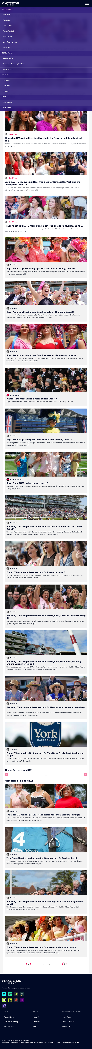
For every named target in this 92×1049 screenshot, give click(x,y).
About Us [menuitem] (5, 75)
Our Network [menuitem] (6, 9)
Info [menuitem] (35, 1012)
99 (59, 964)
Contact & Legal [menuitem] (72, 1012)
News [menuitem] (4, 97)
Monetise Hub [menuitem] (8, 69)
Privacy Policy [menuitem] (67, 1026)
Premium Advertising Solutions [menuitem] (14, 64)
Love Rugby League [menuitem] (10, 42)
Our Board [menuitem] (6, 86)
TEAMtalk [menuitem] (6, 15)
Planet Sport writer (16, 395)
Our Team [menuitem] (6, 80)
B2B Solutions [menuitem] (7, 53)
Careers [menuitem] (5, 91)
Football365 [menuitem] (7, 20)
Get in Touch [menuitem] (6, 108)
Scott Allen (13, 134)
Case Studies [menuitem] (7, 102)
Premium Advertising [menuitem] (11, 1022)
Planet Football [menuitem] (8, 31)
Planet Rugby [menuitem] (7, 36)
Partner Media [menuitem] (8, 58)
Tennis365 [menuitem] (6, 47)
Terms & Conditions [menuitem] (68, 1022)
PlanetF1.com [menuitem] (7, 25)
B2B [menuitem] (6, 1012)
